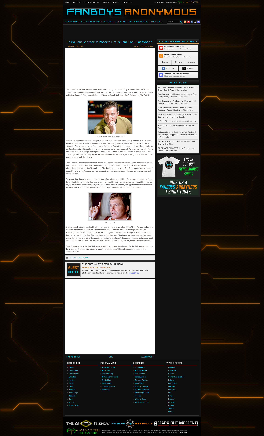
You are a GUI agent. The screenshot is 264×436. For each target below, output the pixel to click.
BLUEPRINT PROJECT (141, 22)
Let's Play (171, 390)
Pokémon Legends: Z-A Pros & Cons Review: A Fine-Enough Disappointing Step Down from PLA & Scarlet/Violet (177, 134)
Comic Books (74, 374)
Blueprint (171, 367)
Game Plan (139, 383)
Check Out (172, 371)
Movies (71, 380)
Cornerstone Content (176, 377)
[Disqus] (110, 317)
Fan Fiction (172, 383)
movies (81, 258)
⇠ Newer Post (73, 357)
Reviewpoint (107, 383)
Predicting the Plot (142, 393)
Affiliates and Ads (91, 2)
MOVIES (89, 22)
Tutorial (171, 409)
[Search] (181, 21)
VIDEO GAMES (108, 22)
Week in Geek (140, 399)
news (87, 258)
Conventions (74, 371)
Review (171, 405)
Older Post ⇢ (147, 357)
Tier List (138, 396)
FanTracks (106, 371)
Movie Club (106, 380)
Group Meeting (107, 374)
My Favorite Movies (142, 390)
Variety (71, 402)
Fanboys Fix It (140, 377)
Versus (170, 412)
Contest (171, 374)
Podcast (171, 399)
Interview (171, 386)
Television (73, 396)
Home (67, 2)
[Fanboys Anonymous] (132, 12)
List (169, 393)
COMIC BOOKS (120, 22)
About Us (77, 2)
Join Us (116, 2)
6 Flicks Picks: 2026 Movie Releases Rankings (177, 121)
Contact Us (127, 2)
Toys (70, 399)
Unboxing (105, 390)
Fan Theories (140, 374)
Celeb (71, 367)
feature (73, 258)
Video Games (74, 405)
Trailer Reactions (108, 386)
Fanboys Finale (141, 371)
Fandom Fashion (141, 380)
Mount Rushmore (141, 386)
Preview (171, 402)
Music (71, 383)
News (170, 396)
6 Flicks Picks (140, 367)
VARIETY (129, 22)
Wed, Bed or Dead (142, 402)
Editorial (171, 380)
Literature (72, 377)
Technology (73, 393)
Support (106, 2)
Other (71, 386)
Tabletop (72, 390)
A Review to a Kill (108, 367)
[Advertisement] (132, 31)
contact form (134, 273)
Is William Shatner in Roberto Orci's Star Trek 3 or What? (110, 42)
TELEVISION (97, 22)
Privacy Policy (182, 432)
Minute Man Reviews (110, 377)
